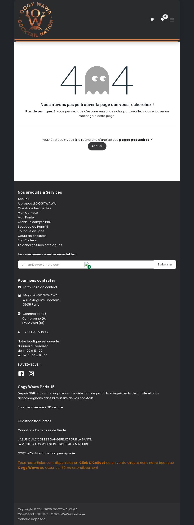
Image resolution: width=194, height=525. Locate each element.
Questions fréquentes (34, 208)
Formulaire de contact (40, 287)
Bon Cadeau (27, 240)
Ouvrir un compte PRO (35, 222)
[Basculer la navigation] (171, 19)
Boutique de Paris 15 (33, 226)
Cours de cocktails (32, 236)
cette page (106, 116)
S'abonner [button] (165, 264)
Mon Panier (26, 217)
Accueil (97, 146)
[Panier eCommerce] (151, 19)
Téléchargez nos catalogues (40, 245)
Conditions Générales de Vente (42, 430)
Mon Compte (28, 212)
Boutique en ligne (31, 231)
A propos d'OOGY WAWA (37, 203)
